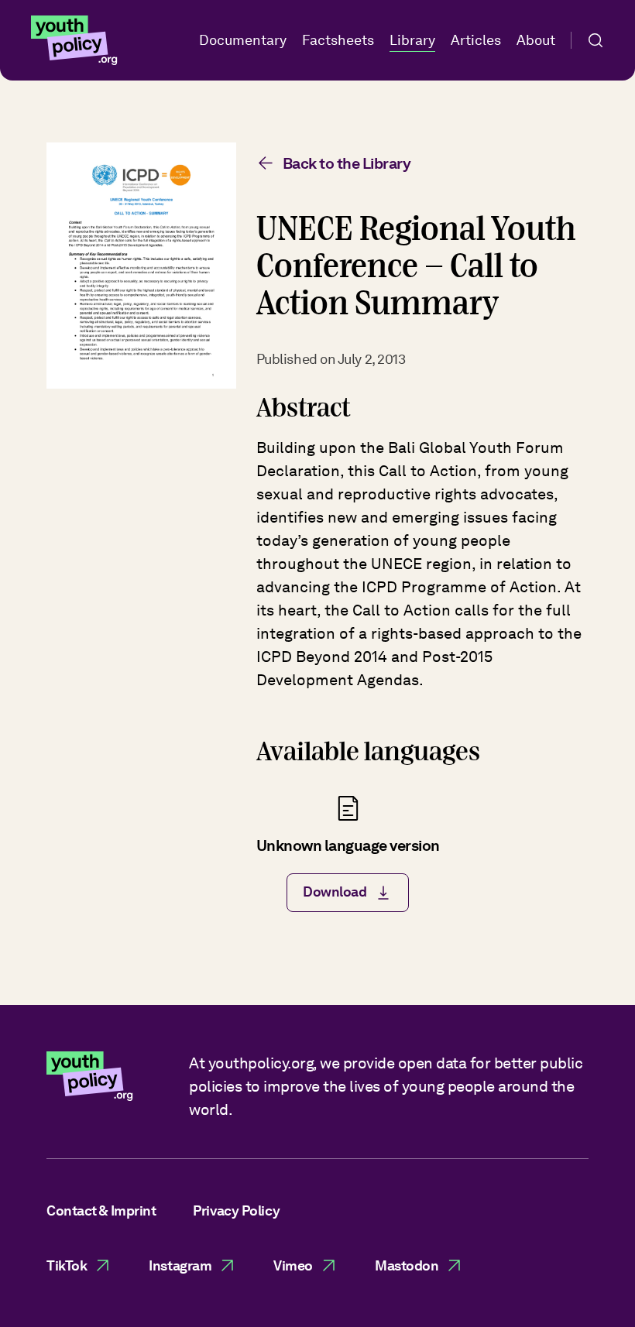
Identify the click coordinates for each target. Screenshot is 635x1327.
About (536, 40)
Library (412, 40)
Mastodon (406, 1265)
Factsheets (338, 40)
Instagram (180, 1265)
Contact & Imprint (101, 1210)
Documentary (243, 40)
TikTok (66, 1265)
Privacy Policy (236, 1210)
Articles (476, 40)
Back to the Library (347, 163)
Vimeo (293, 1265)
